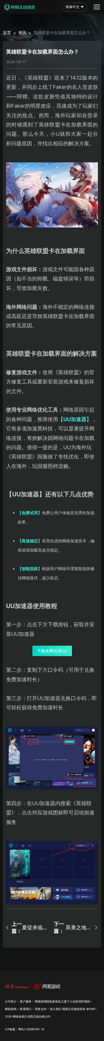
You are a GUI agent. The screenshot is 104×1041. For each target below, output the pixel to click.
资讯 (22, 32)
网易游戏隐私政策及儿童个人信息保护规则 (62, 1001)
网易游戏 (10, 1009)
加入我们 (56, 1009)
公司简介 (10, 1001)
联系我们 (25, 1009)
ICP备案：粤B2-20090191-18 (24, 1029)
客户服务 (25, 1001)
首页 (7, 32)
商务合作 (41, 1009)
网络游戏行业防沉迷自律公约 (31, 1016)
